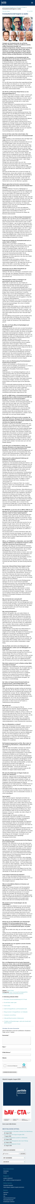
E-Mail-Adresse (6, 1052)
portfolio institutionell (8, 1178)
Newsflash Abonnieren (9, 1150)
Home (3, 7)
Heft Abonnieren (7, 1157)
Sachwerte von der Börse (10, 1015)
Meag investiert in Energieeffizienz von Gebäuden (16, 1012)
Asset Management (11, 7)
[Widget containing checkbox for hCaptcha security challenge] (14, 1066)
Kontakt (5, 1173)
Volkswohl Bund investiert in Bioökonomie (14, 1018)
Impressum (5, 1192)
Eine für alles (7, 1005)
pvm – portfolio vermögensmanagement (12, 1180)
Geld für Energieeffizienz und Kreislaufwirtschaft (15, 1008)
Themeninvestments (18, 993)
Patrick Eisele (10, 990)
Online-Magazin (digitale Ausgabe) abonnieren (13, 1187)
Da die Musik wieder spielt (10, 1002)
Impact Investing (13, 992)
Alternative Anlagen (21, 7)
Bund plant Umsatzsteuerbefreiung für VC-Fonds (15, 999)
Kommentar (5, 1035)
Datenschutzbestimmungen (9, 1198)
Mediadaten (6, 1171)
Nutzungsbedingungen (8, 1199)
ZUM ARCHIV (6, 1161)
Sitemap (5, 1194)
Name (4, 1046)
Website (4, 1058)
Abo (4, 1196)
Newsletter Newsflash (8, 1185)
